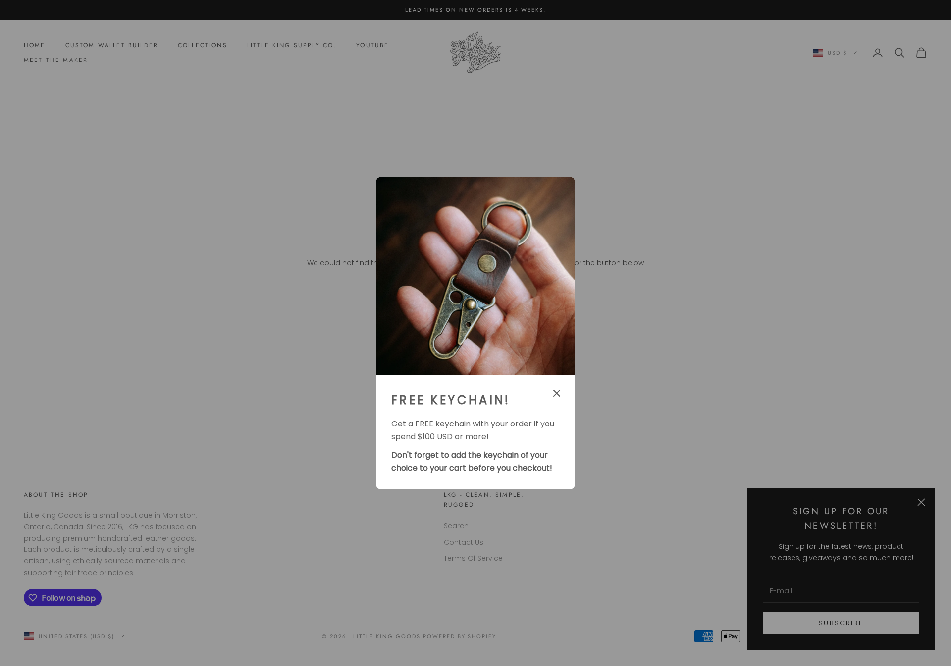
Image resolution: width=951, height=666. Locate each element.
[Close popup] (557, 393)
